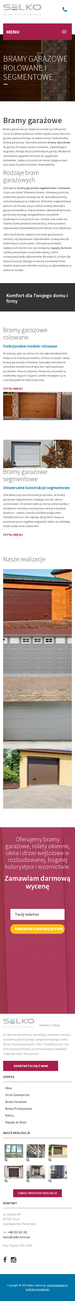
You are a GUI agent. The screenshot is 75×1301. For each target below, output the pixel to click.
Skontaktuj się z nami (31, 1066)
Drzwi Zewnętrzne (17, 1095)
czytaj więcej (13, 388)
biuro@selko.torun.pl (16, 1237)
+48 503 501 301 (18, 1232)
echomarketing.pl (57, 1285)
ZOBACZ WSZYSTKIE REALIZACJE (37, 1193)
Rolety (9, 1115)
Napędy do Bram (15, 1122)
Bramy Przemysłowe (18, 1109)
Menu (12, 32)
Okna (8, 1088)
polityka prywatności (37, 1289)
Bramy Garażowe (16, 1102)
